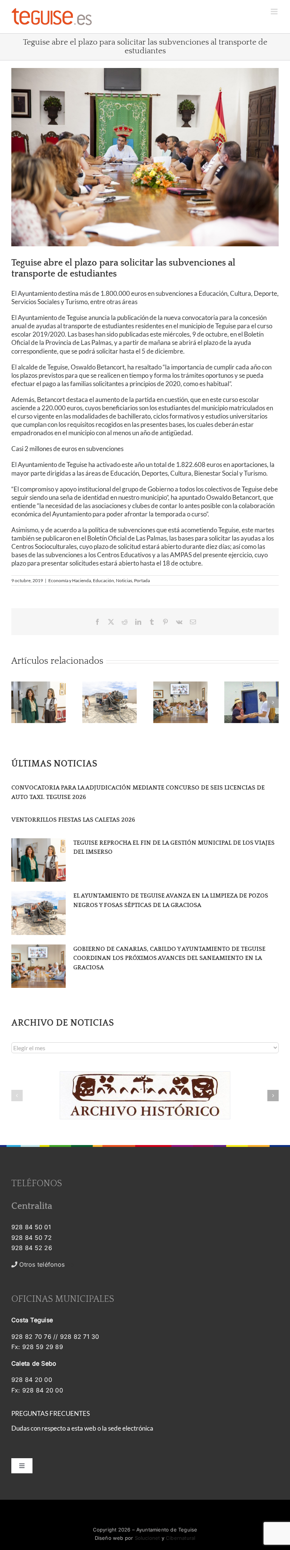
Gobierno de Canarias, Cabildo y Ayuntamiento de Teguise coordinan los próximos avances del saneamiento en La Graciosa (169, 958)
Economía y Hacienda (69, 580)
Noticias (124, 580)
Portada (142, 580)
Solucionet (147, 1538)
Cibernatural (180, 1538)
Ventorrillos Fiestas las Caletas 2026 (73, 819)
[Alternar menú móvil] (275, 11)
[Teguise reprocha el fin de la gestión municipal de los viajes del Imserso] (38, 860)
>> (46, 1264)
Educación (103, 580)
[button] (17, 702)
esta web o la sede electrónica (112, 1428)
